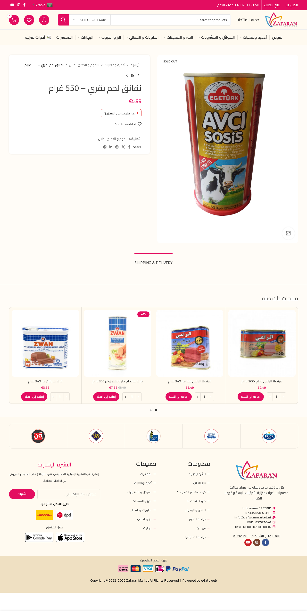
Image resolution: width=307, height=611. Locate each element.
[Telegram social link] (105, 147)
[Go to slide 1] (156, 410)
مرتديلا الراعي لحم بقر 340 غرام (189, 381)
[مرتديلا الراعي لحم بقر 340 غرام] (190, 343)
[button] (251, 396)
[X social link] (123, 147)
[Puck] (269, 436)
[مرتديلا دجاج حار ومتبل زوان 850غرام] (117, 343)
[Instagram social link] (19, 5)
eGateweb (209, 580)
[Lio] (38, 436)
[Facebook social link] (24, 5)
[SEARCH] (63, 20)
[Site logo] (281, 19)
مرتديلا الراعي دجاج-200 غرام (261, 381)
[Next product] (127, 75)
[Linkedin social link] (111, 147)
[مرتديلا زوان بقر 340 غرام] (45, 343)
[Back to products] (133, 75)
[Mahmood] (96, 436)
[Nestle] (211, 436)
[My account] (44, 20)
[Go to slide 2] (151, 410)
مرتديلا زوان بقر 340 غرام (45, 381)
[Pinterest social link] (117, 147)
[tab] (153, 260)
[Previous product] (138, 75)
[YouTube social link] (12, 5)
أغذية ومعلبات (115, 65)
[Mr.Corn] (154, 436)
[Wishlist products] (29, 20)
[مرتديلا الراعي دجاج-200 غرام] (262, 343)
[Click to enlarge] (288, 233)
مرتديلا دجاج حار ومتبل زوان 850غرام (117, 381)
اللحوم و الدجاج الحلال (84, 65)
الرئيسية (136, 65)
